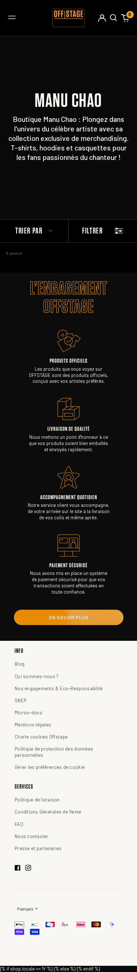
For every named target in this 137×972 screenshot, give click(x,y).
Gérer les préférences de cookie (50, 767)
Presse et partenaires (38, 848)
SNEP (20, 700)
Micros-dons (28, 712)
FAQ (19, 824)
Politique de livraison (37, 800)
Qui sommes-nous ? (36, 676)
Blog (19, 664)
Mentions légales (33, 725)
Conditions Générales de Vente (48, 812)
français (25, 908)
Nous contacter (32, 836)
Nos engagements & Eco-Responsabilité (59, 688)
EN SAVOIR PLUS (68, 617)
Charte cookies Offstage (41, 737)
